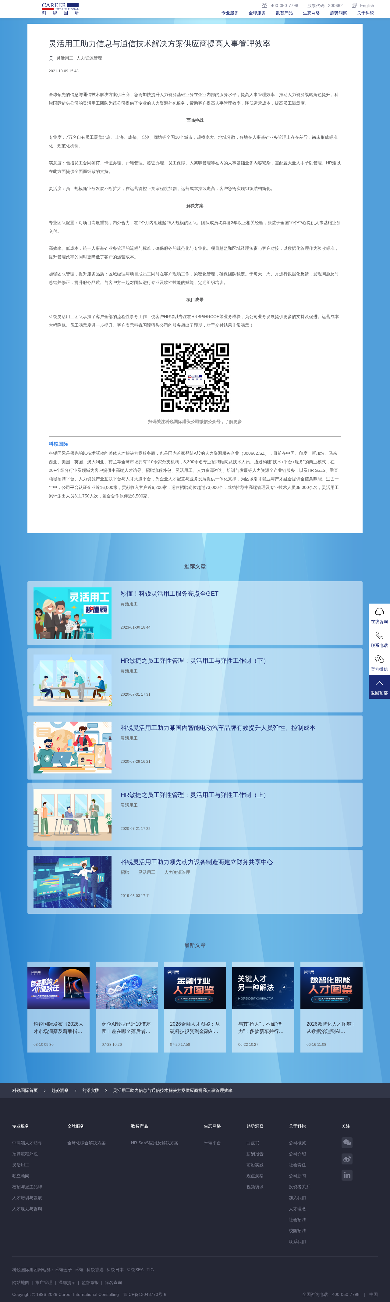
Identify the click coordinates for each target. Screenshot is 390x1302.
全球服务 (257, 12)
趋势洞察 (338, 12)
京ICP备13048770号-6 (144, 1294)
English (367, 5)
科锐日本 (115, 1269)
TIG (150, 1269)
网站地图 (20, 1282)
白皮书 (252, 1142)
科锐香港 (95, 1269)
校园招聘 (297, 1230)
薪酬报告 (255, 1153)
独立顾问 (20, 1175)
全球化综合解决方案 (86, 1142)
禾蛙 (79, 1269)
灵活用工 (20, 1164)
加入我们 (297, 1197)
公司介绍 (297, 1153)
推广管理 (43, 1282)
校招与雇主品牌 (27, 1186)
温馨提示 (67, 1282)
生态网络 (311, 12)
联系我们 (297, 1241)
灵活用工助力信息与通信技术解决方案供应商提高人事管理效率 (172, 1090)
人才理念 (297, 1208)
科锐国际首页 (25, 1090)
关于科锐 (365, 12)
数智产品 (284, 12)
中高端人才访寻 (27, 1142)
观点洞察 (255, 1175)
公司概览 (297, 1142)
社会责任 (297, 1164)
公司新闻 (297, 1175)
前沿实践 (90, 1090)
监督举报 (90, 1282)
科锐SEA (135, 1269)
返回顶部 (379, 692)
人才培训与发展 (27, 1197)
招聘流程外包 (25, 1153)
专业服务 (230, 12)
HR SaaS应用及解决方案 (155, 1142)
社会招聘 (297, 1219)
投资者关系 (299, 1186)
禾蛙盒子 (63, 1269)
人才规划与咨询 (27, 1208)
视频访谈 (255, 1186)
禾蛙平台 (212, 1142)
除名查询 (113, 1282)
